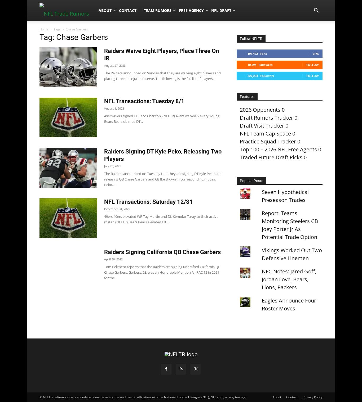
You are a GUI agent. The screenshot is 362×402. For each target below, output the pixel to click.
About (105, 10)
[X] (196, 369)
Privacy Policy (313, 397)
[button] (316, 10)
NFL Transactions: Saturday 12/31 (148, 201)
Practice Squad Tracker (268, 141)
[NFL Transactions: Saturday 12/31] (68, 218)
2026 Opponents (260, 109)
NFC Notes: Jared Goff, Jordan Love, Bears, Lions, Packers (289, 279)
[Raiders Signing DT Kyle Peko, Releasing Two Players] (68, 168)
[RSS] (181, 369)
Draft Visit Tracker (262, 125)
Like (316, 54)
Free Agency (191, 10)
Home (43, 29)
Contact (127, 10)
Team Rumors (157, 10)
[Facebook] (166, 369)
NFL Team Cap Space (265, 133)
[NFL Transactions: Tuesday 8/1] (68, 117)
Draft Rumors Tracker (266, 117)
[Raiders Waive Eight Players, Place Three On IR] (68, 67)
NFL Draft (221, 10)
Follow (312, 65)
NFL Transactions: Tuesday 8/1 (144, 101)
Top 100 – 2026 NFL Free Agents (278, 149)
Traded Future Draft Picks (271, 157)
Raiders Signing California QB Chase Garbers (162, 252)
